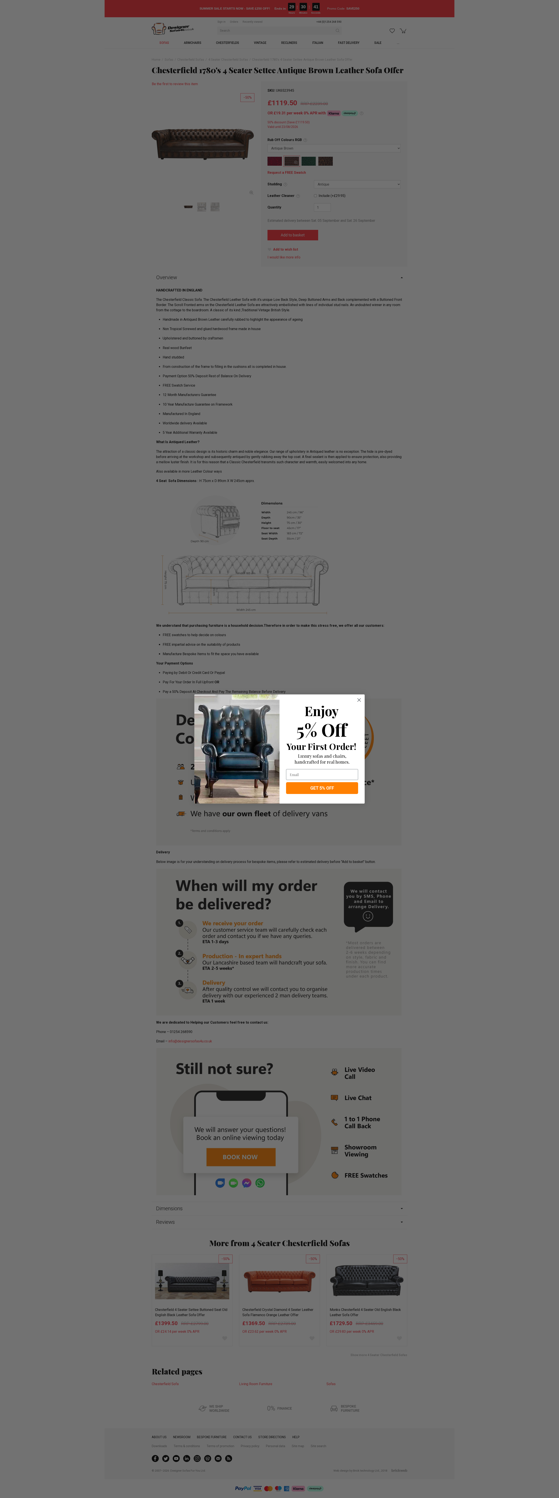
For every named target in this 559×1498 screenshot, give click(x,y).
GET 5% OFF (322, 788)
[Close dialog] (359, 700)
